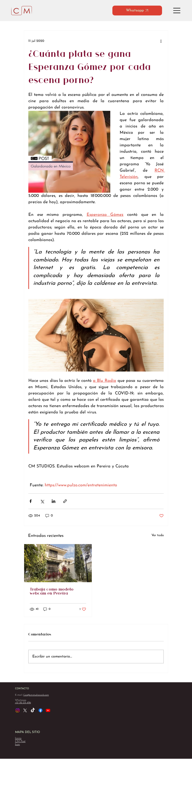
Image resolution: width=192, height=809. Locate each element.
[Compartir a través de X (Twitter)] (42, 501)
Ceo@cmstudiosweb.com (36, 695)
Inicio (18, 738)
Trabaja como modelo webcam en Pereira (52, 592)
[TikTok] (32, 710)
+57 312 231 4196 (23, 702)
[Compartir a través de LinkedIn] (53, 501)
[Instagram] (17, 710)
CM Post (20, 741)
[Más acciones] (161, 41)
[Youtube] (48, 710)
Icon (17, 744)
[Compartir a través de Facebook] (30, 501)
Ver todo (157, 535)
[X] (25, 710)
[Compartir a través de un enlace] (65, 501)
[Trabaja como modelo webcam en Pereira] (58, 563)
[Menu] (177, 10)
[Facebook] (40, 710)
